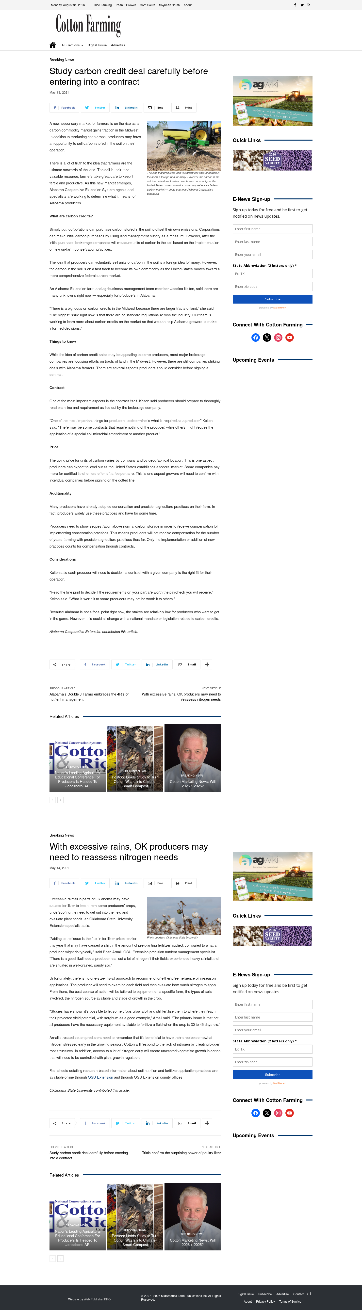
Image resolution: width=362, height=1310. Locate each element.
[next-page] (60, 800)
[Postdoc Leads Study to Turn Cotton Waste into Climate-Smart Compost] (135, 758)
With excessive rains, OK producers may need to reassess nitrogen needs (181, 696)
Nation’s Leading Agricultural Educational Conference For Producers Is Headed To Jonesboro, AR (77, 779)
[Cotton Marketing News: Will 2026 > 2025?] (193, 758)
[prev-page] (52, 800)
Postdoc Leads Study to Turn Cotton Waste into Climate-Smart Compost (135, 781)
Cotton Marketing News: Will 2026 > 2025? (192, 783)
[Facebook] (295, 4)
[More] (207, 664)
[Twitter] (302, 4)
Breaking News (61, 59)
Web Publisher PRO (97, 1299)
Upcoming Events (253, 359)
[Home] (53, 45)
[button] (302, 45)
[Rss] (309, 4)
